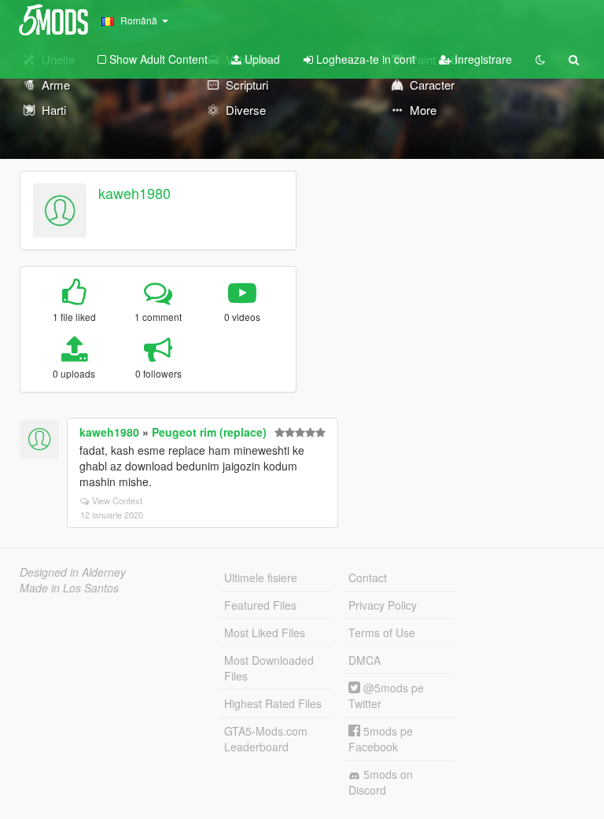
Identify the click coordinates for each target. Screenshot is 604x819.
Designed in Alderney (73, 572)
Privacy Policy (382, 605)
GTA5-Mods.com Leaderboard (266, 738)
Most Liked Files (264, 632)
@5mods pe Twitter (386, 695)
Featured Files (260, 605)
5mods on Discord (380, 782)
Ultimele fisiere (260, 577)
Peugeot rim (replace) (209, 432)
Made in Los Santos (69, 588)
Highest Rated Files (273, 703)
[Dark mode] (540, 59)
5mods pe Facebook (380, 738)
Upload (260, 59)
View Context (117, 500)
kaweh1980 (134, 193)
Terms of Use (381, 632)
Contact (367, 577)
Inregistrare (481, 59)
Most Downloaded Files (269, 668)
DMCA (364, 660)
